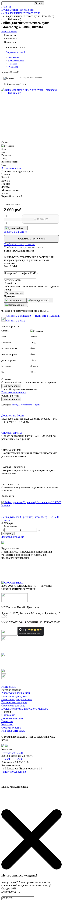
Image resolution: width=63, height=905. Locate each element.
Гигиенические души (14, 702)
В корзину (41, 218)
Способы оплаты (11, 432)
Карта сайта (8, 686)
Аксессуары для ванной (15, 692)
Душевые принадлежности (17, 9)
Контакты (7, 724)
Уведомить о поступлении (31, 238)
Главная (6, 6)
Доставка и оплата (12, 718)
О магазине (8, 714)
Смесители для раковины (16, 699)
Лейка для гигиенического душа (20, 12)
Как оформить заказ (13, 730)
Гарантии (7, 721)
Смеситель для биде (13, 705)
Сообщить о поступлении (19, 244)
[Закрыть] (31, 868)
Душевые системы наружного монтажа (24, 708)
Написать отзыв (11, 386)
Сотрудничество (11, 727)
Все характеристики (11, 168)
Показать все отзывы (13, 392)
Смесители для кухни (14, 696)
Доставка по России (13, 415)
